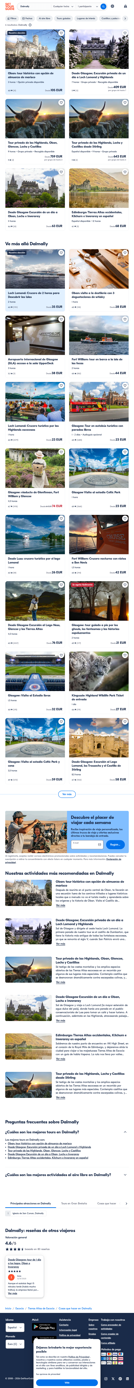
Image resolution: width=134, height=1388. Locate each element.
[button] (35, 62)
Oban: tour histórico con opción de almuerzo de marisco (40, 1143)
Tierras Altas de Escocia (41, 1308)
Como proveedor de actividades (111, 1326)
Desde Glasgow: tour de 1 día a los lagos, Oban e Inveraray (24, 1263)
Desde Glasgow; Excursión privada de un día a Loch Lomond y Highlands (49, 1147)
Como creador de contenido (109, 1336)
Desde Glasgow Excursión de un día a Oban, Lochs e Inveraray (43, 1154)
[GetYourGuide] (9, 6)
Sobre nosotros (93, 1326)
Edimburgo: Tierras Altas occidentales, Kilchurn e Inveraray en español (48, 1157)
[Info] (30, 25)
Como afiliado (108, 1343)
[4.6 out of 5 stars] (15, 1249)
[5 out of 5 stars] (24, 1271)
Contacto (63, 1324)
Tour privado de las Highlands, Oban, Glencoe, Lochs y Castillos (44, 1150)
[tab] (30, 1203)
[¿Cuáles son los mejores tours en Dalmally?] (125, 1132)
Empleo (92, 1334)
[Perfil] (125, 6)
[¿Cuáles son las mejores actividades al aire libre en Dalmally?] (125, 1174)
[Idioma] (112, 6)
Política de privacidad (69, 1335)
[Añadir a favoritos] (61, 33)
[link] (35, 62)
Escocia (20, 1308)
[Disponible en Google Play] (44, 1327)
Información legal (68, 1330)
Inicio (8, 1308)
